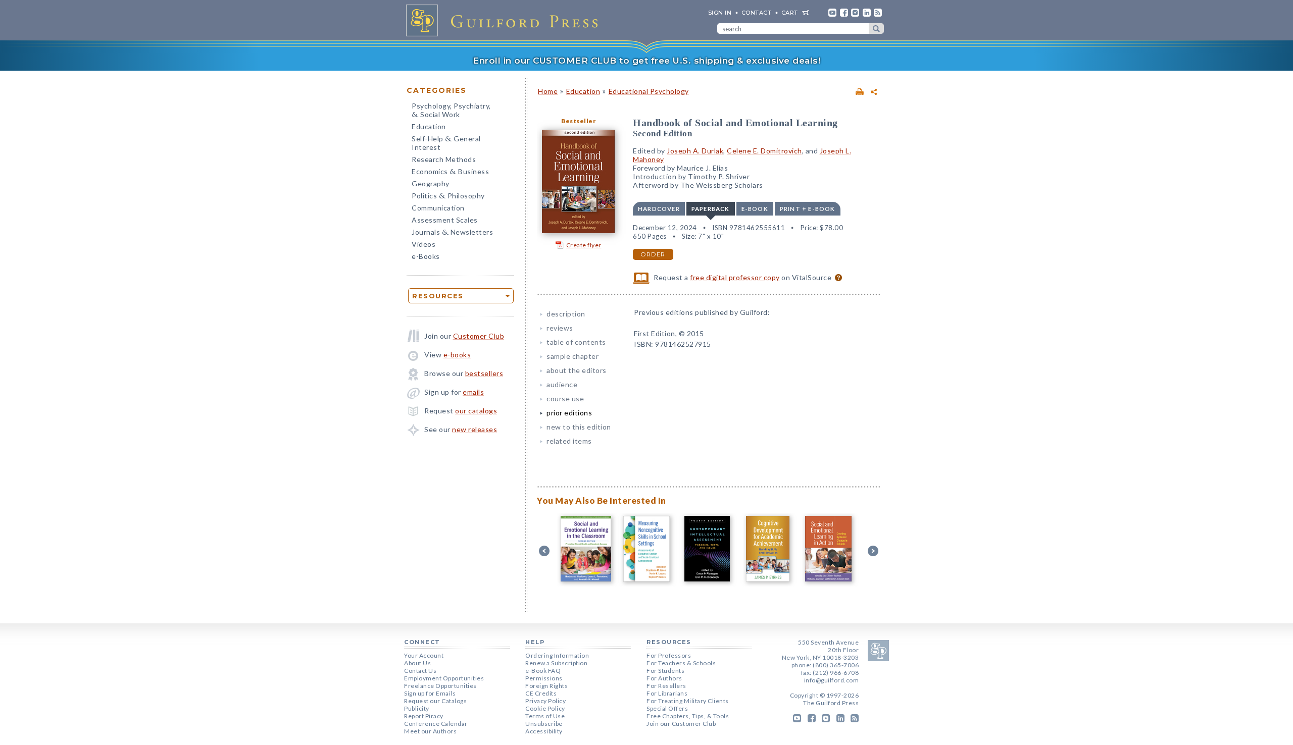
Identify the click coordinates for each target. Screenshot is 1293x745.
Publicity (416, 708)
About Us (417, 663)
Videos (423, 244)
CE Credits (541, 693)
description (565, 313)
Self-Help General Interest (446, 142)
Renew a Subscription (556, 663)
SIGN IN (720, 12)
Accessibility (544, 731)
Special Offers (667, 708)
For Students (665, 670)
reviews (559, 328)
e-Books (426, 256)
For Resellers (666, 685)
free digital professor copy (735, 277)
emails (473, 392)
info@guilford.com (831, 680)
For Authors (664, 678)
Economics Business (450, 172)
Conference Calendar (436, 723)
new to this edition (578, 426)
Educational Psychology (649, 91)
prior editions (569, 412)
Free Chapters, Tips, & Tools (687, 716)
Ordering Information (557, 655)
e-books (457, 354)
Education (429, 126)
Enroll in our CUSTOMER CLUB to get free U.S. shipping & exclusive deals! (646, 61)
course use (565, 398)
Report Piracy (423, 716)
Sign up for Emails (430, 693)
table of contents (576, 342)
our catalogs (476, 410)
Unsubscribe (544, 723)
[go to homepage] (505, 20)
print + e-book (807, 208)
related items (569, 441)
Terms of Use (545, 716)
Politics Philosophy (448, 196)
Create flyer (584, 245)
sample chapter (572, 356)
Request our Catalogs (435, 701)
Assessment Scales (445, 220)
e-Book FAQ (543, 670)
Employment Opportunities (444, 678)
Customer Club (479, 336)
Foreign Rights (546, 685)
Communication (438, 207)
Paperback (710, 208)
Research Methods (444, 159)
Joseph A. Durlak (695, 150)
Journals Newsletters (452, 233)
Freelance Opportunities (440, 685)
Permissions (544, 678)
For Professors (668, 655)
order (653, 254)
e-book (754, 208)
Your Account (423, 655)
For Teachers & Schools (681, 663)
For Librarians (666, 693)
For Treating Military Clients (687, 701)
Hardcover (659, 208)
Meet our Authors (430, 731)
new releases (474, 429)
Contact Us (420, 670)
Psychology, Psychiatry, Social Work (451, 111)
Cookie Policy (545, 708)
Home (548, 91)
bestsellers (484, 373)
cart (789, 12)
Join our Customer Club (681, 723)
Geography (431, 183)
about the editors (576, 370)
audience (561, 384)
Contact (756, 12)
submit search (876, 28)
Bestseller (578, 121)
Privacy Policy (545, 701)
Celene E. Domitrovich (764, 150)
